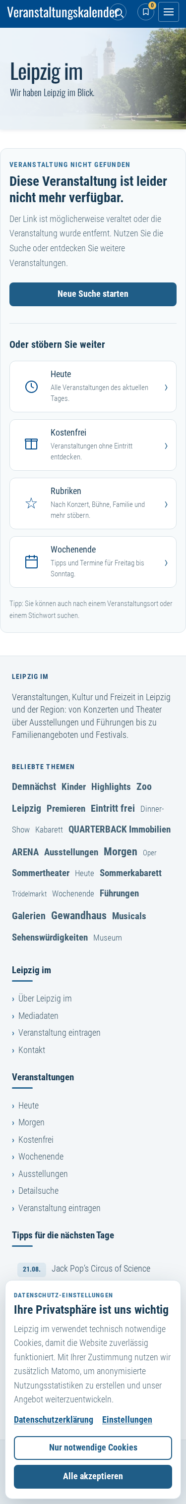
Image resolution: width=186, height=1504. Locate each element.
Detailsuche (38, 1191)
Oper (150, 852)
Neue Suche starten (93, 294)
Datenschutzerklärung (53, 1420)
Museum (107, 938)
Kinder (74, 786)
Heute (84, 873)
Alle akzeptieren (93, 1476)
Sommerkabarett (131, 873)
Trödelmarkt (29, 894)
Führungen (119, 893)
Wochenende (73, 893)
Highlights (111, 786)
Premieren (66, 808)
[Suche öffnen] (118, 11)
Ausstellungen (71, 852)
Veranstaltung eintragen (59, 1033)
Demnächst (34, 786)
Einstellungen (127, 1420)
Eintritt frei (113, 808)
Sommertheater (40, 873)
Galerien (29, 916)
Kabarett (49, 830)
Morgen (120, 851)
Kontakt (31, 1050)
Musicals (129, 916)
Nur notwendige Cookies (93, 1447)
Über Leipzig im (45, 998)
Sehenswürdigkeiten (50, 937)
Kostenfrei (36, 1140)
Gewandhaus (79, 915)
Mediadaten (38, 1016)
